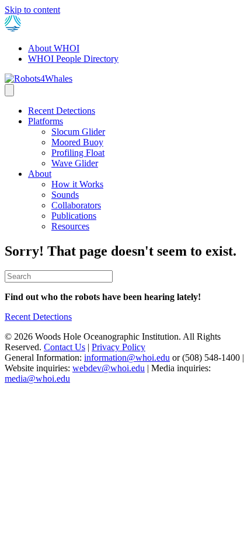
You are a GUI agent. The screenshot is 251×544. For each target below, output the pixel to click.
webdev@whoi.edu (108, 368)
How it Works (77, 184)
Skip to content (32, 10)
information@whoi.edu (127, 357)
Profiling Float (77, 153)
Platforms (45, 121)
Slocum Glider (78, 132)
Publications (73, 216)
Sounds (65, 195)
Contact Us (64, 347)
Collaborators (76, 205)
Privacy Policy (118, 347)
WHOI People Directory (73, 59)
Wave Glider (74, 163)
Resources (70, 226)
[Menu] (9, 90)
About (39, 174)
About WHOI (53, 48)
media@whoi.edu (37, 378)
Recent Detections (61, 111)
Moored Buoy (77, 142)
